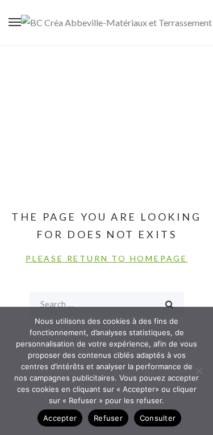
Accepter (60, 418)
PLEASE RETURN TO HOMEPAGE (106, 258)
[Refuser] (198, 371)
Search (169, 304)
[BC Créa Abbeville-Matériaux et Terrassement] (116, 22)
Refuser (108, 418)
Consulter (158, 418)
